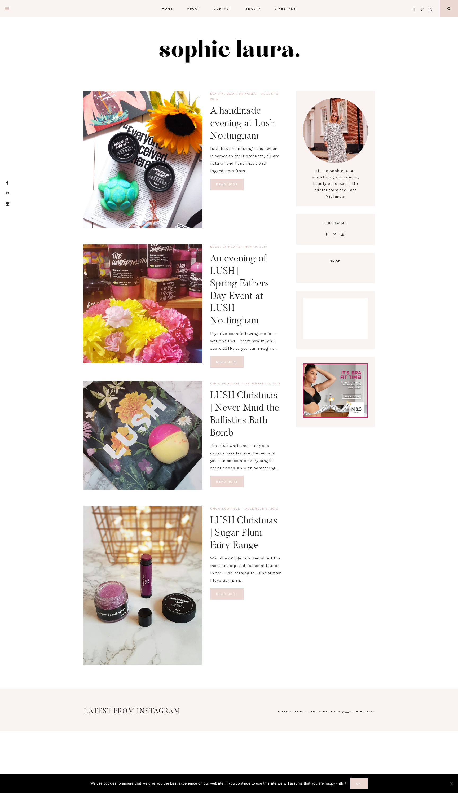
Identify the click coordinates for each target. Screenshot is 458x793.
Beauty (217, 93)
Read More (227, 184)
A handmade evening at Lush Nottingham (242, 122)
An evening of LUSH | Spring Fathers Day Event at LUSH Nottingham (239, 289)
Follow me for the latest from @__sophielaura (326, 711)
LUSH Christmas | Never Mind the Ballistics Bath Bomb (244, 413)
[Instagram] (431, 3)
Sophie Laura (229, 50)
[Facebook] (415, 3)
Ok (358, 783)
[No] (451, 783)
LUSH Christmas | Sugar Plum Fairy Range (244, 532)
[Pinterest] (423, 3)
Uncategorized (225, 383)
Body (231, 93)
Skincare (248, 93)
